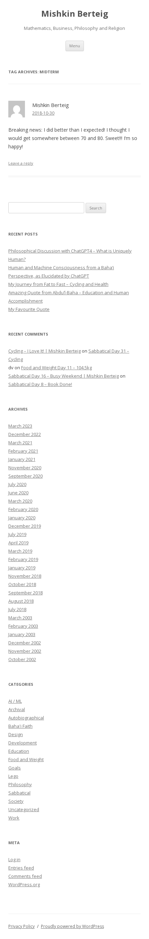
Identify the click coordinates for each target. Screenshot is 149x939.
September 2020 (25, 476)
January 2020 (21, 517)
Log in (14, 859)
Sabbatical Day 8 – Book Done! (40, 384)
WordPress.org (24, 884)
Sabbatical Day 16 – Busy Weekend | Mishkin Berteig (63, 376)
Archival (16, 709)
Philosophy (20, 784)
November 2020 (24, 467)
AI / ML (15, 701)
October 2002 (22, 659)
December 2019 (24, 526)
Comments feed (25, 876)
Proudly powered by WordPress (72, 926)
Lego (13, 776)
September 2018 (25, 593)
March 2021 (20, 442)
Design (15, 734)
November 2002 (24, 651)
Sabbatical (19, 793)
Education (18, 751)
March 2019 (20, 551)
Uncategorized (23, 809)
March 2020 (20, 501)
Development (22, 743)
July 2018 (17, 609)
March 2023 (20, 426)
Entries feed (21, 868)
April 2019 (18, 542)
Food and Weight (26, 759)
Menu (74, 45)
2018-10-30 (43, 113)
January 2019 (21, 568)
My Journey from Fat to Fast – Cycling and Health (58, 284)
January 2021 (21, 459)
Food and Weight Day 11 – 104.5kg (56, 367)
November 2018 (24, 576)
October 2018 (22, 584)
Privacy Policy (21, 926)
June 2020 (18, 492)
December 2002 (24, 643)
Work (13, 818)
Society (16, 801)
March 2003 (20, 618)
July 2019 (17, 534)
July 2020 (17, 484)
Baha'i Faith (20, 726)
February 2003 (23, 626)
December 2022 (24, 434)
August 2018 (21, 601)
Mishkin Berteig (74, 13)
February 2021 (23, 451)
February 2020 (23, 509)
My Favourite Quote (29, 309)
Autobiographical (26, 718)
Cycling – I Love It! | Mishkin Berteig (44, 351)
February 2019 (23, 559)
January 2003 (21, 634)
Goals (14, 768)
